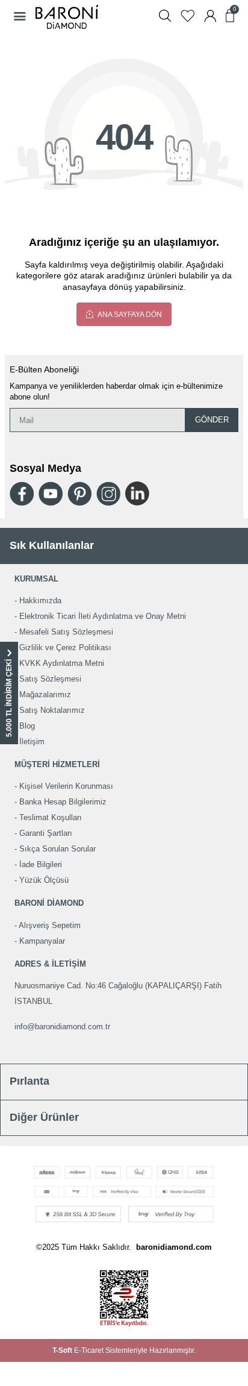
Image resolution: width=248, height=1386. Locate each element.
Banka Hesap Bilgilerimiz (63, 801)
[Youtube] (51, 493)
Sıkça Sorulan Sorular (57, 848)
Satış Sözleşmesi (50, 678)
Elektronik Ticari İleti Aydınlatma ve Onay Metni (102, 616)
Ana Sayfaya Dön (129, 314)
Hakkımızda (40, 600)
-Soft (63, 1350)
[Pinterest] (79, 493)
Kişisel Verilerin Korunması (66, 786)
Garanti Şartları (45, 833)
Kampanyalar (42, 940)
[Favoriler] (187, 16)
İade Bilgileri (40, 864)
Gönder (212, 419)
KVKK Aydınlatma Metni (61, 663)
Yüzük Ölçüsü (44, 880)
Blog (27, 725)
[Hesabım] (210, 16)
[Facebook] (22, 493)
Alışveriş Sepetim (50, 925)
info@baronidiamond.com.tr (62, 1026)
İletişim (32, 741)
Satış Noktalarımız (52, 710)
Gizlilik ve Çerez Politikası (65, 647)
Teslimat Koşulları (50, 817)
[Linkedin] (137, 493)
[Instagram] (108, 493)
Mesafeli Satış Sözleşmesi (66, 631)
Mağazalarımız (45, 694)
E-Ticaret (89, 1350)
